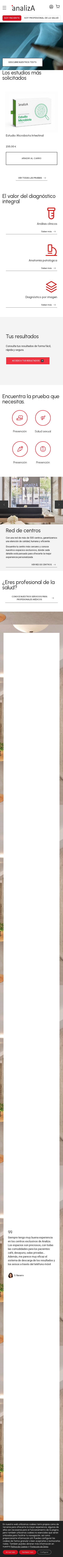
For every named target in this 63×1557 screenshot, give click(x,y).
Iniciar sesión (51, 6)
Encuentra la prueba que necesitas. (30, 399)
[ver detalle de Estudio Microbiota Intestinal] (31, 112)
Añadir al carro (31, 158)
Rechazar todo (27, 1552)
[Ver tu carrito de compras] (58, 7)
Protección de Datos (39, 1546)
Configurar (44, 1552)
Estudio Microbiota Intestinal (25, 135)
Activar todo (10, 1552)
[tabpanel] (31, 129)
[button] (4, 504)
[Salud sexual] (43, 418)
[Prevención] (20, 418)
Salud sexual (43, 431)
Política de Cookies (19, 1546)
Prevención (20, 431)
